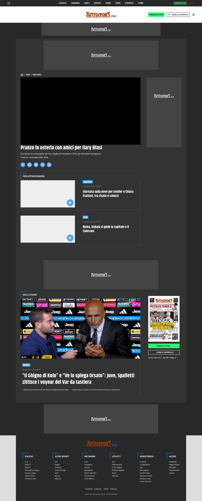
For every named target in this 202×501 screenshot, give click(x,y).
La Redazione (145, 465)
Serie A (86, 3)
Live (193, 3)
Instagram (98, 489)
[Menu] (8, 3)
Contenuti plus (180, 3)
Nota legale (144, 470)
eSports (58, 479)
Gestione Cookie (146, 476)
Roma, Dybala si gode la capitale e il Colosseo (106, 229)
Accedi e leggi (168, 358)
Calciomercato (30, 479)
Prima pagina (117, 467)
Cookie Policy (145, 473)
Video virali (88, 182)
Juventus (97, 3)
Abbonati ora (163, 346)
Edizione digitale (118, 470)
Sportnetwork (89, 476)
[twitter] (36, 164)
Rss (113, 462)
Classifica (62, 3)
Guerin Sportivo (90, 473)
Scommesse (129, 3)
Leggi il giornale (179, 15)
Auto (86, 462)
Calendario (75, 3)
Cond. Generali (145, 481)
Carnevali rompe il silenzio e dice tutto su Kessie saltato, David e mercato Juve (96, 390)
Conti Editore (89, 479)
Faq (141, 467)
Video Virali (37, 74)
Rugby (57, 465)
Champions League (32, 470)
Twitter (105, 489)
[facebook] (23, 164)
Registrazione (174, 465)
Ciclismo (58, 467)
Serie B (27, 467)
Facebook (88, 489)
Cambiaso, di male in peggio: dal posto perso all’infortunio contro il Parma (46, 390)
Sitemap (115, 476)
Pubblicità (173, 462)
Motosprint (88, 470)
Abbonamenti (117, 465)
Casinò (140, 3)
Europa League (30, 473)
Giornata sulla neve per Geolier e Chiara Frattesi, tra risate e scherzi (108, 194)
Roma (85, 217)
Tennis (117, 3)
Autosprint (88, 465)
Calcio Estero (30, 476)
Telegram (113, 489)
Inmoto (87, 467)
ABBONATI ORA (156, 15)
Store (114, 473)
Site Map (172, 467)
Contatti (143, 462)
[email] (42, 164)
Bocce (57, 476)
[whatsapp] (29, 164)
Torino (108, 3)
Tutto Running (60, 470)
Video (28, 74)
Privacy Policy (145, 479)
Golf (56, 473)
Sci (56, 462)
